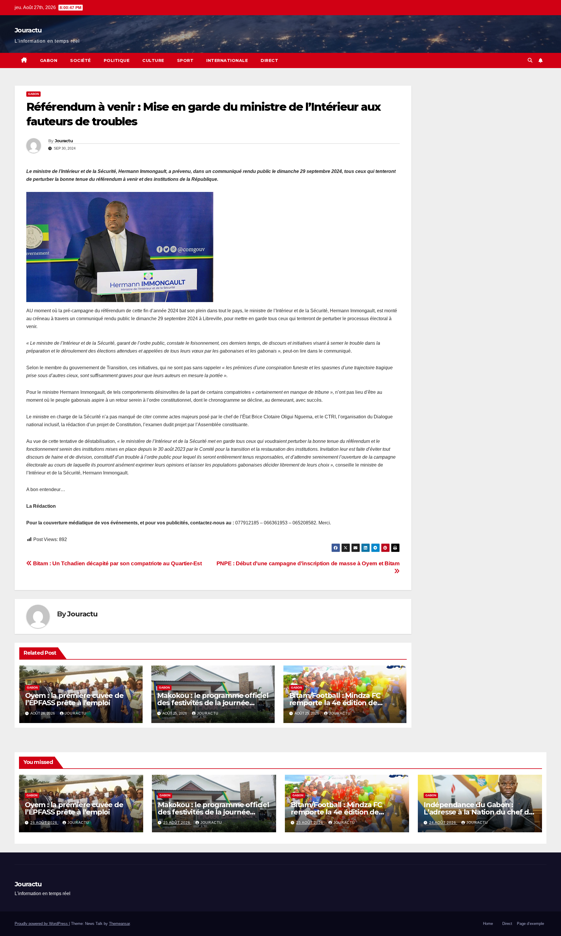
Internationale (227, 60)
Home (488, 923)
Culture (153, 60)
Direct (269, 60)
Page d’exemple (530, 923)
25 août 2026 (177, 823)
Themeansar (119, 923)
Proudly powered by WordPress (42, 923)
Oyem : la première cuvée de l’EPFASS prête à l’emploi (74, 699)
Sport (185, 60)
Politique (117, 60)
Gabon (49, 60)
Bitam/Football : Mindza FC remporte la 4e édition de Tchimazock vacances (334, 702)
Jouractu (28, 30)
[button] (530, 60)
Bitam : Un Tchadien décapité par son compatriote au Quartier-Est (117, 563)
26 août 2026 (44, 823)
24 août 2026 (443, 823)
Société (80, 60)
